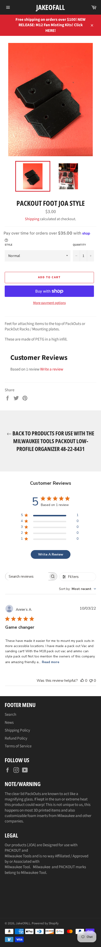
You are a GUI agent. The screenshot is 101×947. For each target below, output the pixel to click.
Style (8, 245)
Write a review (51, 369)
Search (10, 714)
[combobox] (77, 589)
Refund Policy (16, 738)
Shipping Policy (17, 730)
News (9, 722)
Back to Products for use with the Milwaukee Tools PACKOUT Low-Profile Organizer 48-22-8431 (53, 441)
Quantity (79, 245)
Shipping (32, 219)
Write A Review (50, 554)
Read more (50, 662)
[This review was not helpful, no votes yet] (91, 680)
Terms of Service (18, 746)
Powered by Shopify (45, 923)
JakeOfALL (50, 7)
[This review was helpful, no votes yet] (82, 680)
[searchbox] (26, 576)
